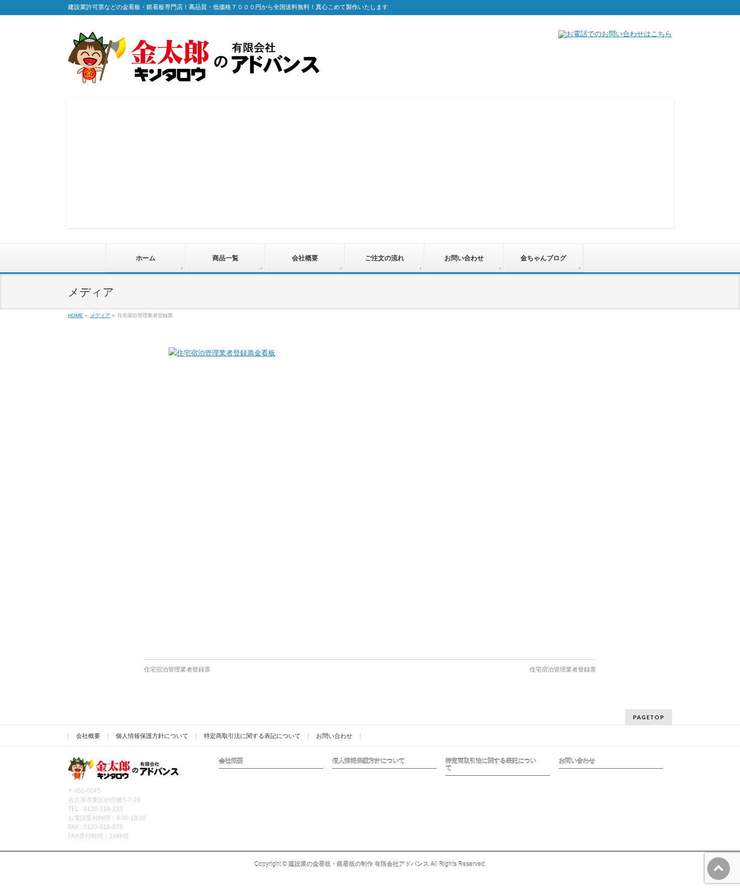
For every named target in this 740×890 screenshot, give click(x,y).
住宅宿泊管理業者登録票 (177, 669)
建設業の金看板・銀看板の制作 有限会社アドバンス (358, 864)
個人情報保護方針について (152, 736)
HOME (75, 315)
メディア (100, 315)
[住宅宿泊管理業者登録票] (370, 498)
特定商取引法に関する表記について (252, 736)
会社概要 (88, 736)
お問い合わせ (334, 736)
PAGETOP (648, 717)
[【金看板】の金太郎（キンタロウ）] (194, 72)
